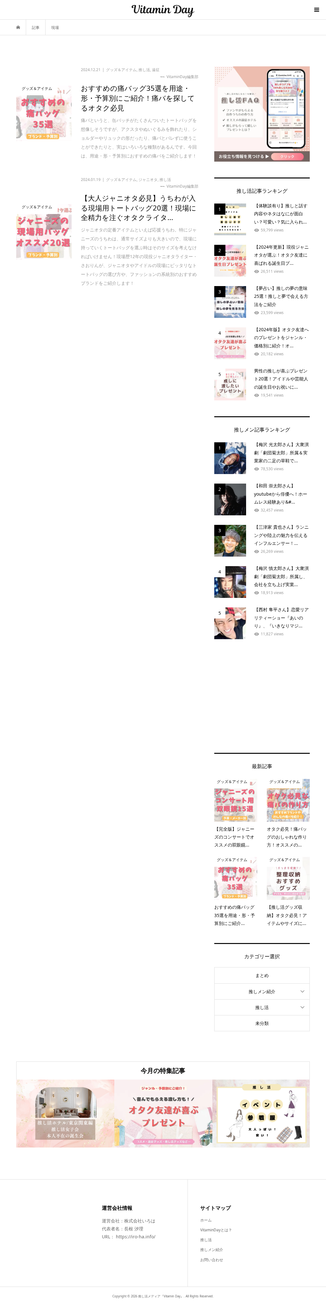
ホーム (206, 1220)
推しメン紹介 (262, 991)
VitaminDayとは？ (216, 1230)
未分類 (262, 1023)
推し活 (262, 1007)
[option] (65, 1114)
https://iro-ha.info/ (135, 1237)
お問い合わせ (211, 1259)
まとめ (262, 975)
